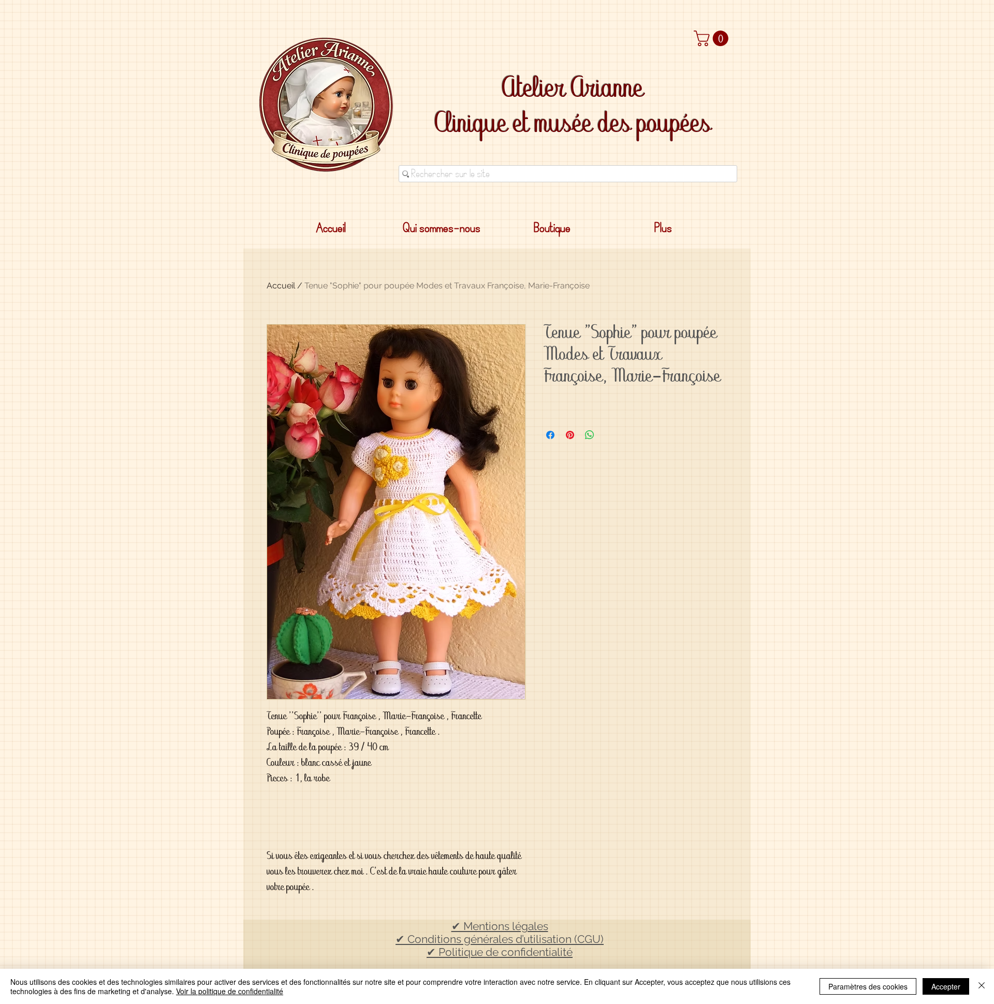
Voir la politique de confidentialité (229, 991)
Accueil (281, 285)
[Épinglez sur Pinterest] (570, 435)
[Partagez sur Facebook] (550, 435)
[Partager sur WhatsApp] (589, 435)
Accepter (945, 986)
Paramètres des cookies (868, 986)
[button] (713, 38)
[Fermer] (981, 986)
